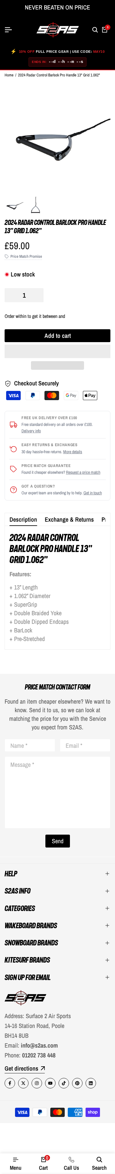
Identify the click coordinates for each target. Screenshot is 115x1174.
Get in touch (92, 493)
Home (9, 75)
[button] (57, 351)
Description (23, 519)
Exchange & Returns (69, 519)
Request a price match (83, 472)
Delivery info (31, 431)
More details (72, 451)
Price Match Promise (26, 256)
